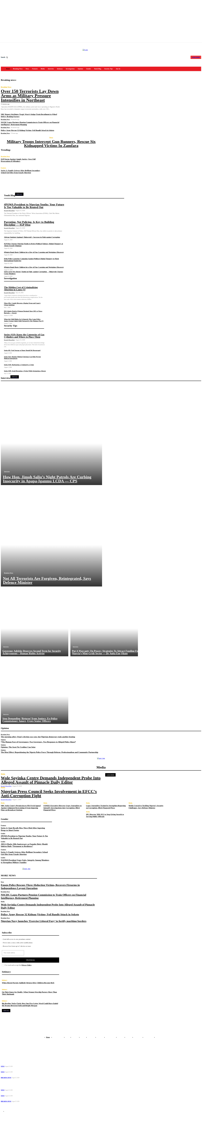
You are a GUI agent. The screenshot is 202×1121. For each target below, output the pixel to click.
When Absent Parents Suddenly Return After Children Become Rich (28, 983)
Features (3, 168)
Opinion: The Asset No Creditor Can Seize (18, 747)
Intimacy (4, 980)
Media (3, 774)
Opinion (3, 739)
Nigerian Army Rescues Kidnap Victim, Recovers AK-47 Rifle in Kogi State (26, 1069)
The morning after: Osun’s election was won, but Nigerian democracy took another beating (38, 737)
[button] (5, 57)
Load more (110, 774)
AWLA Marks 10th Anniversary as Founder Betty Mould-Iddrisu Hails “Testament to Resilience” (24, 845)
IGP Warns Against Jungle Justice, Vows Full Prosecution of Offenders (18, 160)
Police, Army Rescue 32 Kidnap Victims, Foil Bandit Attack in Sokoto (27, 130)
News (51, 137)
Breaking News (6, 87)
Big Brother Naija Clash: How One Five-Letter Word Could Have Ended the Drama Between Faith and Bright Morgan (30, 1004)
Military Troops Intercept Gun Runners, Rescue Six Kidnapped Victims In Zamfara (51, 143)
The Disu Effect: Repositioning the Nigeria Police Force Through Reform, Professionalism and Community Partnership (49, 752)
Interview (7, 471)
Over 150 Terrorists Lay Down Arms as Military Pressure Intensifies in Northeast (30, 95)
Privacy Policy (26, 965)
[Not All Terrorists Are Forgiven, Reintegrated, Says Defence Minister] (51, 535)
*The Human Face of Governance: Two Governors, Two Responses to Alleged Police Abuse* (38, 742)
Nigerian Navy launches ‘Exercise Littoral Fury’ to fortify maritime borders (43, 921)
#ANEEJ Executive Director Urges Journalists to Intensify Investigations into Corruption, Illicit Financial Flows (62, 808)
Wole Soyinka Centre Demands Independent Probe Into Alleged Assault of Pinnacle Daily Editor (51, 780)
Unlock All (30, 960)
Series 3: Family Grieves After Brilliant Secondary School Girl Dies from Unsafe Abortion (20, 172)
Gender (3, 833)
